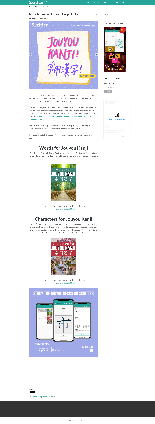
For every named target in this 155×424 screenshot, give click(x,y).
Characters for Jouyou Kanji (63, 209)
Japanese (33, 18)
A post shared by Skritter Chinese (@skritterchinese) (118, 136)
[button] (96, 54)
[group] (63, 365)
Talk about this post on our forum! (42, 397)
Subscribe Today (109, 83)
